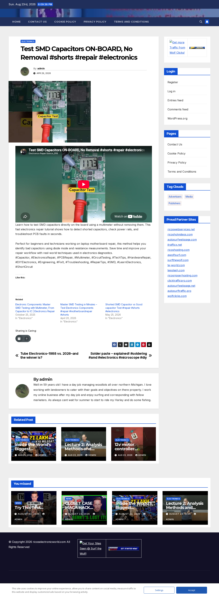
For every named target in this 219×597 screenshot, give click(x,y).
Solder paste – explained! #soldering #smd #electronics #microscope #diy (118, 355)
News (18, 503)
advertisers (175, 196)
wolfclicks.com (177, 296)
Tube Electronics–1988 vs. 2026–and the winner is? (49, 355)
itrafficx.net (175, 244)
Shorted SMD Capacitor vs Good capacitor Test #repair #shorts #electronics (123, 308)
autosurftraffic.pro (179, 291)
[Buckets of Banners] (197, 47)
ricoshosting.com (179, 250)
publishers (174, 203)
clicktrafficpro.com (180, 280)
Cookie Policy (65, 21)
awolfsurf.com (177, 255)
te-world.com (176, 265)
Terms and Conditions (131, 21)
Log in (172, 91)
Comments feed (178, 109)
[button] (200, 21)
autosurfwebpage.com (182, 239)
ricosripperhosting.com (182, 275)
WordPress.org (178, 118)
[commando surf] (123, 548)
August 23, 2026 (29, 514)
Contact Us (37, 21)
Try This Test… (29, 507)
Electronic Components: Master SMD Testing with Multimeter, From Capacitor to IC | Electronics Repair (35, 308)
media (189, 196)
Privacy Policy (95, 21)
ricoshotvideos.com (180, 234)
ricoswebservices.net (181, 229)
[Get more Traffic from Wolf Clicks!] (177, 47)
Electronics (28, 41)
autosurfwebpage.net (181, 285)
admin (41, 68)
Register (173, 82)
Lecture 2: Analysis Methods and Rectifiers (83, 449)
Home (16, 21)
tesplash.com (176, 270)
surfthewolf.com (178, 260)
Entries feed (175, 100)
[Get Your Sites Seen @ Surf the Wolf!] (92, 548)
